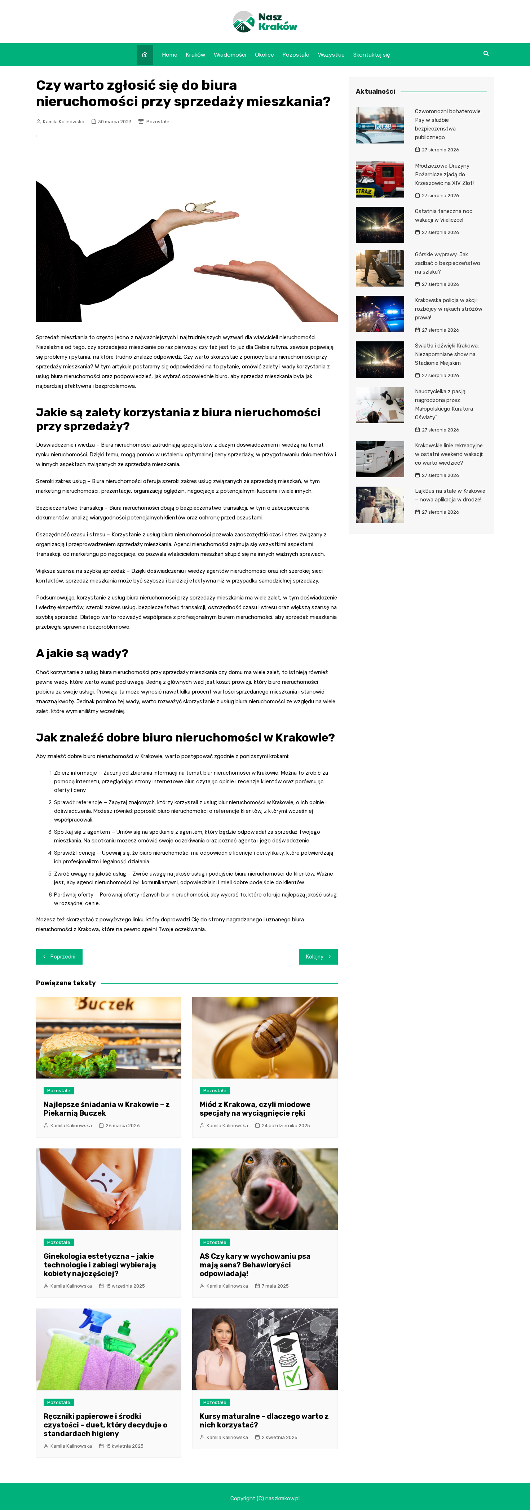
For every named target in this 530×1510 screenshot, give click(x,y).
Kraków (195, 54)
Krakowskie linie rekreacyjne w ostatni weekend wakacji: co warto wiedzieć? (449, 454)
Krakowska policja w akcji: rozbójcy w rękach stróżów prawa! (448, 309)
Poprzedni (62, 956)
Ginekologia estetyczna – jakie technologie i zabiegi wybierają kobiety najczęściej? (100, 1265)
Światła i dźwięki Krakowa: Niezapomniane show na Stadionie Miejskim (447, 354)
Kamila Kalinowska (63, 121)
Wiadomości (230, 54)
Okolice (264, 54)
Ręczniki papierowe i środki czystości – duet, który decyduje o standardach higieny (105, 1425)
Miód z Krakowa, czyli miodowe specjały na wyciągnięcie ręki (255, 1108)
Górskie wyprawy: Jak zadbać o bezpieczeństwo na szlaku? (447, 263)
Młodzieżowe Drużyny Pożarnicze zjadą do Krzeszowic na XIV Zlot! (444, 174)
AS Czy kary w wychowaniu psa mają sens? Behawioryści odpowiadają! (255, 1265)
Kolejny (314, 956)
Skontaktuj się (371, 54)
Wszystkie (331, 54)
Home (169, 54)
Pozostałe (296, 54)
